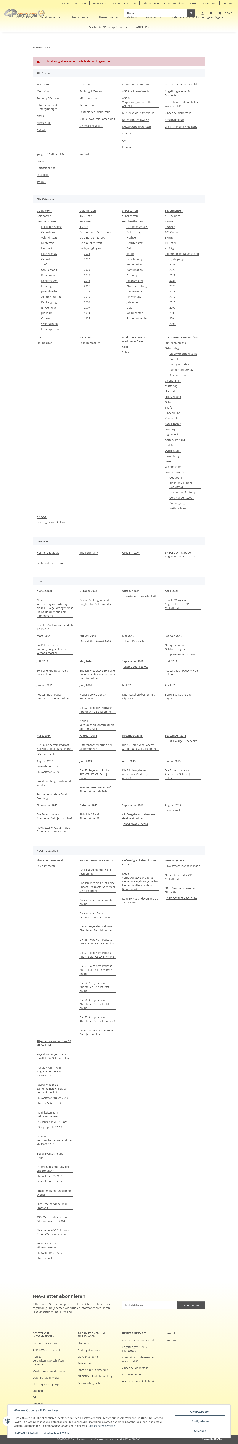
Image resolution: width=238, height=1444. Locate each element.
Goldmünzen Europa (92, 237)
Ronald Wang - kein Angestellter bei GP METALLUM (177, 604)
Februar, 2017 (173, 636)
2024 (87, 253)
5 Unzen (170, 237)
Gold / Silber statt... (181, 497)
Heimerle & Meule (48, 552)
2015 (87, 291)
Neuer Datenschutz (136, 641)
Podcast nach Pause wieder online (182, 672)
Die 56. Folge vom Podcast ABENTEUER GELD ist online (54, 747)
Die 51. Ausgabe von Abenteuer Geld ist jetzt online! (179, 774)
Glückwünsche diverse (183, 353)
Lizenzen (127, 147)
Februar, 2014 (88, 735)
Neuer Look (173, 810)
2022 (87, 259)
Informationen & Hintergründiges (163, 3)
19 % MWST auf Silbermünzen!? (89, 816)
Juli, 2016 (42, 661)
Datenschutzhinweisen (101, 1425)
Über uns (85, 84)
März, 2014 (44, 735)
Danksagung (49, 302)
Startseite (81, 3)
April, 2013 (129, 761)
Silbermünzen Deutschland (182, 253)
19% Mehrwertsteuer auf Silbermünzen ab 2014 (95, 789)
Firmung (46, 286)
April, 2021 (171, 591)
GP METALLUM (131, 552)
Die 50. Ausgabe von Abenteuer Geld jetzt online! (54, 816)
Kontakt (227, 3)
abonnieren (191, 1305)
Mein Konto (100, 3)
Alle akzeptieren (200, 1411)
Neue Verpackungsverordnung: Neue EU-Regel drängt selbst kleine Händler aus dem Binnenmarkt (55, 608)
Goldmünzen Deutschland (96, 232)
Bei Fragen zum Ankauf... (52, 522)
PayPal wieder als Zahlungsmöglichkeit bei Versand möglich (52, 649)
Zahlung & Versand (125, 3)
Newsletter (210, 3)
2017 (87, 286)
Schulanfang (49, 270)
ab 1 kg (169, 248)
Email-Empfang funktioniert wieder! (54, 783)
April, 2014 (171, 685)
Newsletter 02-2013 (50, 772)
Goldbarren (44, 216)
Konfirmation (49, 280)
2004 (172, 318)
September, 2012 (133, 805)
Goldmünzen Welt (91, 243)
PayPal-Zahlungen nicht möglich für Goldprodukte (96, 602)
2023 (172, 270)
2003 (172, 323)
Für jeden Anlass (51, 226)
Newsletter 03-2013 (50, 766)
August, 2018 (88, 636)
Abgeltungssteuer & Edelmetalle (177, 93)
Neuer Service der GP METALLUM (93, 696)
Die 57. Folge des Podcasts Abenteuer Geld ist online (96, 709)
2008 (172, 313)
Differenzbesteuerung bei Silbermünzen (96, 747)
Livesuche (43, 161)
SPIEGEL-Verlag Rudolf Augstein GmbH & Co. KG (180, 554)
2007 (87, 307)
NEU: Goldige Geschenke (181, 741)
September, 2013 (175, 735)
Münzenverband (90, 98)
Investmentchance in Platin (140, 596)
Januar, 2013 (173, 761)
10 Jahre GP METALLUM (180, 654)
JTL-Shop (218, 1439)
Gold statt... (176, 359)
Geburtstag (48, 232)
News (193, 3)
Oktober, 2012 (89, 805)
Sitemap (127, 133)
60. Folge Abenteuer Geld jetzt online (52, 672)
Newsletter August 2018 (96, 641)
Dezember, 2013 (132, 735)
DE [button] (64, 3)
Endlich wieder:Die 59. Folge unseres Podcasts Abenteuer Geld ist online (97, 674)
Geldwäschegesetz (91, 125)
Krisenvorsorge (174, 119)
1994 (87, 313)
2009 (87, 302)
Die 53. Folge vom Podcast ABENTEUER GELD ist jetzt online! (96, 774)
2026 (172, 264)
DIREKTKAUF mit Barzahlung (97, 119)
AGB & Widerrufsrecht (136, 91)
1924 (87, 318)
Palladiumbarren (90, 343)
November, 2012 (47, 805)
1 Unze (84, 226)
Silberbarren (130, 216)
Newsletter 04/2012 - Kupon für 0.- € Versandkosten (54, 829)
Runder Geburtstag (181, 370)
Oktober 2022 (88, 591)
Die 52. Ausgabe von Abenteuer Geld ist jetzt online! (137, 774)
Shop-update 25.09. (136, 666)
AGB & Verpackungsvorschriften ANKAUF (137, 102)
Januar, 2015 (44, 685)
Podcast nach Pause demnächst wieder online (53, 696)
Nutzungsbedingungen (136, 126)
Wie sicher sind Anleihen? (181, 126)
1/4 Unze (85, 221)
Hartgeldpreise (46, 168)
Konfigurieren (200, 1421)
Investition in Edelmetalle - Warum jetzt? (181, 104)
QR (124, 140)
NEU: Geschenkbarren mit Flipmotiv (138, 696)
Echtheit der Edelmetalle (95, 112)
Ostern (45, 318)
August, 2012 (173, 805)
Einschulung (134, 259)
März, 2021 (44, 636)
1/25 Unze (86, 216)
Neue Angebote (174, 860)
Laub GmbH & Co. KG (50, 563)
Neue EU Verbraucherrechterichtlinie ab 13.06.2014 (97, 724)
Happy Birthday (179, 364)
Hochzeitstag (49, 253)
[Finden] (191, 13)
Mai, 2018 (128, 636)
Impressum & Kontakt (26, 1432)
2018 (87, 280)
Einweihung (48, 307)
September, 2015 (133, 661)
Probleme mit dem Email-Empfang (52, 796)
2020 (87, 270)
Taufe (44, 264)
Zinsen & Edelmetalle (178, 113)
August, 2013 (45, 761)
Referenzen (87, 105)
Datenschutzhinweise (56, 1432)
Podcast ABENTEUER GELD (96, 860)
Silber (125, 352)
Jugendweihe (49, 291)
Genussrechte (47, 754)
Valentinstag (49, 237)
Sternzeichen (177, 375)
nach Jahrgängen (90, 248)
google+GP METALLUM (51, 154)
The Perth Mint (89, 552)
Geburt (45, 259)
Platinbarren (44, 343)
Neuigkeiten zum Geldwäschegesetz (176, 647)
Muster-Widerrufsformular (138, 113)
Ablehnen (200, 1430)
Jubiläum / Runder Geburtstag (180, 485)
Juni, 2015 (171, 661)
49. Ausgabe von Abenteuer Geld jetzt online (139, 816)
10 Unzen (171, 243)
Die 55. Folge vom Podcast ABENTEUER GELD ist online (139, 747)
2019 (87, 275)
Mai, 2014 (128, 685)
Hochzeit (46, 248)
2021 (87, 264)
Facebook (42, 174)
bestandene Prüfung (182, 492)
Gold (125, 347)
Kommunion (49, 275)
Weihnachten (49, 323)
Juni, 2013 (86, 761)
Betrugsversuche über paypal (179, 696)
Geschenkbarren (47, 221)
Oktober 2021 (130, 591)
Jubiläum (46, 313)
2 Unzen (170, 226)
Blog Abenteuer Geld (50, 860)
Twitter (41, 181)
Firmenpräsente (51, 329)
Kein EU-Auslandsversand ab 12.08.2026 (55, 627)
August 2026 (44, 591)
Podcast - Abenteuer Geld (181, 84)
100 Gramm (172, 232)
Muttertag (47, 243)
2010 (87, 297)
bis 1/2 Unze (172, 216)
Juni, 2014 (86, 685)
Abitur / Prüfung (51, 297)
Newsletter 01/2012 (136, 823)
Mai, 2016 (86, 661)
